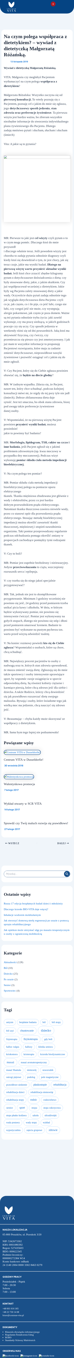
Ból (6, 968)
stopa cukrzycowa (52, 1108)
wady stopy (31, 1122)
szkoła (36, 1115)
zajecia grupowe (34, 1130)
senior (9, 1107)
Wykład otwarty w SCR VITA (23, 803)
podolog (31, 1077)
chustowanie (27, 1030)
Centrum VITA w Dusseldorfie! (23, 759)
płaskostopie (40, 1084)
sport (22, 1107)
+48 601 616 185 (11, 1308)
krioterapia (29, 1054)
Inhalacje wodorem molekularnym (22, 915)
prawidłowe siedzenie (16, 1084)
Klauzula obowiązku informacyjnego (22, 1332)
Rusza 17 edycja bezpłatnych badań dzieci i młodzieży (33, 903)
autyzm (9, 1022)
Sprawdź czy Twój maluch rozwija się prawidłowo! (36, 823)
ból (44, 1022)
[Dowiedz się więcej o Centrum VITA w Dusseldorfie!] (22, 752)
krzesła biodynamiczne (52, 1054)
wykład (46, 1122)
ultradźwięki (51, 1115)
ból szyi (10, 1030)
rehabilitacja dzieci (15, 1092)
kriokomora (12, 1054)
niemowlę (31, 1070)
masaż (10, 1062)
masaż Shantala (13, 1070)
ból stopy (56, 1022)
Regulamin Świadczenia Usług (19, 1334)
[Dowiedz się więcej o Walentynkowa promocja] (19, 776)
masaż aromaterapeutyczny (34, 1062)
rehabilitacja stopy (15, 1100)
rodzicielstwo (49, 1100)
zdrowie (53, 1130)
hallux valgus (12, 1047)
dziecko (46, 1030)
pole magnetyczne (50, 1077)
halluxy (28, 1047)
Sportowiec (10, 990)
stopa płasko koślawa (16, 1115)
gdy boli (48, 1039)
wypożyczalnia (13, 1130)
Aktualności (10, 962)
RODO (8, 1337)
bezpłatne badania (27, 1022)
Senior (7, 985)
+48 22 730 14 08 (11, 1312)
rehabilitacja (59, 1084)
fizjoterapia (11, 1039)
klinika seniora (45, 1047)
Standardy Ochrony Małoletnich (20, 1340)
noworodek (48, 1070)
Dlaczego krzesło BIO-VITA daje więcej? (26, 909)
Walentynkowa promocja (19, 784)
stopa (34, 1107)
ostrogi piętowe (13, 1077)
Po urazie (9, 979)
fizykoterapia (31, 1039)
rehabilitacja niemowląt (41, 1092)
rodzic (33, 1099)
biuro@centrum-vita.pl (13, 1315)
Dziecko (8, 973)
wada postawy (13, 1122)
